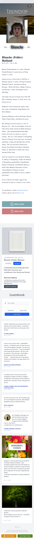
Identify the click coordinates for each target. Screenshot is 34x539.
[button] (17, 447)
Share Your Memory (10, 286)
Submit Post (17, 314)
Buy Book (17, 263)
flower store (20, 193)
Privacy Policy (12, 531)
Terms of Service (21, 531)
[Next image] (30, 447)
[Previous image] (4, 447)
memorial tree (22, 190)
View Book (8, 263)
